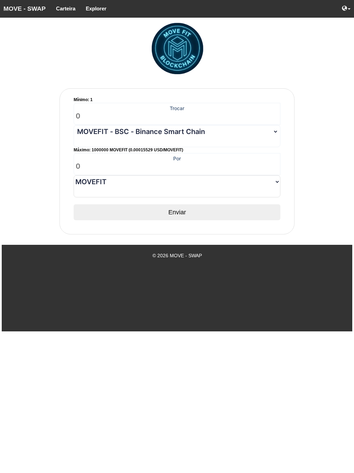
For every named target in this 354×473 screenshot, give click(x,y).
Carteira (65, 8)
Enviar (177, 212)
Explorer (96, 8)
